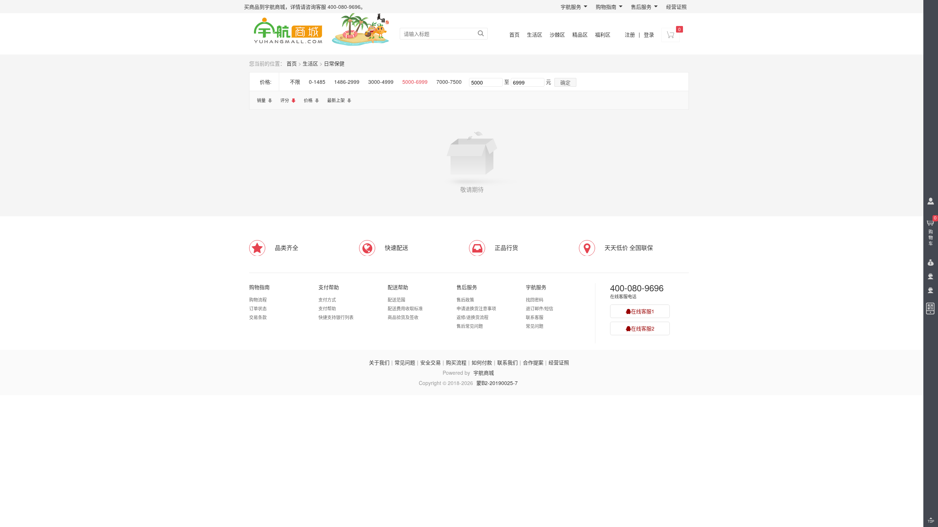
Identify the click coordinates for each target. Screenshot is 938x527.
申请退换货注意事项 (476, 308)
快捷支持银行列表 (336, 317)
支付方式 (327, 299)
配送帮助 (398, 287)
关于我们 (379, 362)
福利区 (602, 34)
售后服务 (641, 6)
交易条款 (258, 317)
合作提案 (533, 362)
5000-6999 (415, 81)
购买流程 (456, 362)
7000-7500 (449, 81)
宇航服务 (571, 6)
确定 (565, 82)
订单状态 (258, 308)
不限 (295, 81)
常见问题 (534, 326)
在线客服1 (642, 311)
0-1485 (317, 81)
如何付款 (482, 362)
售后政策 (465, 299)
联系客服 (534, 317)
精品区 (580, 34)
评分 (284, 100)
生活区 (534, 34)
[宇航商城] (288, 29)
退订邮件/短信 (539, 308)
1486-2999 (346, 81)
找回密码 (534, 299)
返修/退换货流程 (472, 317)
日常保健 (334, 63)
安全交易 (430, 362)
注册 (630, 34)
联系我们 (507, 362)
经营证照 (676, 6)
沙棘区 (557, 34)
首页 (514, 34)
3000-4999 (381, 81)
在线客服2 (642, 328)
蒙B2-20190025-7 (497, 382)
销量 (261, 100)
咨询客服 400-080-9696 (333, 6)
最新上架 (336, 100)
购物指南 (606, 6)
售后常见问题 (470, 326)
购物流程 (258, 299)
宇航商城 (483, 372)
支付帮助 (328, 287)
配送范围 (396, 299)
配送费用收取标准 (405, 308)
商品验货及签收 (403, 317)
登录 (649, 34)
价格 (308, 100)
